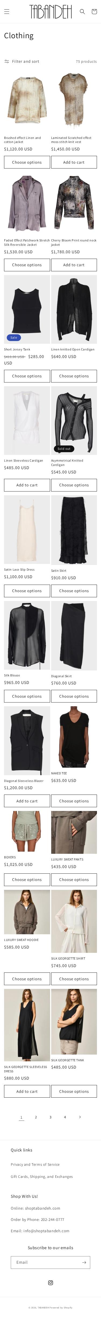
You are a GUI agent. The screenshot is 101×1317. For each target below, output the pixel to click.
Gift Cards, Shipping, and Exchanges (42, 1176)
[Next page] (80, 1117)
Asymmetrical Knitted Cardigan (67, 462)
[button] (7, 11)
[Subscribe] (84, 1262)
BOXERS (10, 857)
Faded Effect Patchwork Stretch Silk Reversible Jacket (27, 242)
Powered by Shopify (61, 1307)
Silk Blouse (12, 675)
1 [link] (21, 1117)
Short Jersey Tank (17, 349)
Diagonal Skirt (61, 676)
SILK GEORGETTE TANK (67, 1060)
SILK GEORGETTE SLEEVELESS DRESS (25, 1069)
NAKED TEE (59, 773)
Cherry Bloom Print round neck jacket (74, 242)
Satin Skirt (59, 570)
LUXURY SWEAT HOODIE (21, 940)
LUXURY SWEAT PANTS (67, 859)
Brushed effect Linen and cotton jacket (22, 140)
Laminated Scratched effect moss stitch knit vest (71, 140)
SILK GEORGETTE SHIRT (68, 958)
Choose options (27, 162)
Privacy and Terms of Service (35, 1164)
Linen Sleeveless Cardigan (23, 460)
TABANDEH (43, 1307)
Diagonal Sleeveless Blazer (24, 781)
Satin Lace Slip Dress (19, 569)
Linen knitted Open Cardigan (73, 349)
